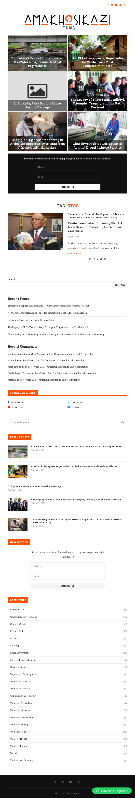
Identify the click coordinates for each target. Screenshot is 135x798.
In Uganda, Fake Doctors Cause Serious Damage (37, 105)
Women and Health (68, 681)
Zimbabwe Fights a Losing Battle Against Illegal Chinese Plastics (97, 145)
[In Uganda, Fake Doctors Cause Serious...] (37, 91)
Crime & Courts (68, 624)
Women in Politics (68, 731)
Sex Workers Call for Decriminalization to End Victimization (63, 353)
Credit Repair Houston (19, 373)
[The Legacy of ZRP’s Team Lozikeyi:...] (97, 91)
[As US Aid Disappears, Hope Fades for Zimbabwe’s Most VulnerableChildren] (17, 471)
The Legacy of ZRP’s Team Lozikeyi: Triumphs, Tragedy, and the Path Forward (97, 103)
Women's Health (68, 738)
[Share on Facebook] (94, 259)
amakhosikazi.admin (18, 353)
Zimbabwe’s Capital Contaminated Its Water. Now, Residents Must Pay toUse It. (37, 62)
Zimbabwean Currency (106, 217)
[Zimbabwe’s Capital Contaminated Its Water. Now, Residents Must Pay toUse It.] (17, 451)
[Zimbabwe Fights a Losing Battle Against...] (97, 131)
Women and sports (68, 688)
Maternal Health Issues (68, 659)
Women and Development (68, 674)
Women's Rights (68, 745)
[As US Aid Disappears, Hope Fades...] (97, 53)
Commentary (74, 214)
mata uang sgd (15, 366)
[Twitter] (112, 5)
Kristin (11, 379)
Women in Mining (68, 724)
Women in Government (68, 717)
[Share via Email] (105, 259)
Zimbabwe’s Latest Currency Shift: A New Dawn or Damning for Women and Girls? (95, 227)
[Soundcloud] (120, 5)
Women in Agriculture (68, 702)
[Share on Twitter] (97, 259)
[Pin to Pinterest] (101, 259)
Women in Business (68, 710)
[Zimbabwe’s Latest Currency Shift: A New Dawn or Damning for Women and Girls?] (35, 231)
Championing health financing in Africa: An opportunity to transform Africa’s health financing (37, 144)
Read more (73, 253)
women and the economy (80, 217)
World (68, 753)
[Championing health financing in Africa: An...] (37, 131)
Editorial (117, 214)
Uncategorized (68, 667)
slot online (13, 360)
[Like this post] (90, 259)
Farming (68, 645)
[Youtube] (116, 5)
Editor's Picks (68, 631)
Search (11, 279)
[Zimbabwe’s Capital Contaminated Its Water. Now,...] (37, 53)
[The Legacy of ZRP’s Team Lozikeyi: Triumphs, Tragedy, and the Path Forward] (17, 504)
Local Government (68, 652)
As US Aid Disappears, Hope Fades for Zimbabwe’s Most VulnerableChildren (97, 62)
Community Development (97, 214)
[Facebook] (108, 5)
